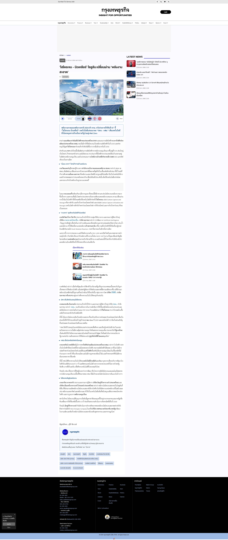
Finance (79, 23)
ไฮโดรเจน (100, 463)
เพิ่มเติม (5, 520)
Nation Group (150, 485)
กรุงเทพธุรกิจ (76, 454)
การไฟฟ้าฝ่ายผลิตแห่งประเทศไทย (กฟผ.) (87, 459)
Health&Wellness (127, 23)
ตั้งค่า (8, 527)
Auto (112, 23)
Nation (148, 488)
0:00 (69, 119)
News (150, 23)
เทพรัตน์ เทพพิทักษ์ (90, 463)
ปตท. (69, 454)
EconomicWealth (78, 468)
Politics (137, 23)
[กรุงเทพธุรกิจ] (62, 23)
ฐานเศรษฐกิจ (160, 491)
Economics (71, 23)
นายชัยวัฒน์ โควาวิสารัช (103, 454)
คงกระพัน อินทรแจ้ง (65, 468)
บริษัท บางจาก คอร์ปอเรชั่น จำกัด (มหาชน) (71, 463)
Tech (95, 23)
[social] (157, 2)
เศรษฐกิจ (62, 454)
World (117, 23)
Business (87, 23)
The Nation (138, 485)
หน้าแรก (61, 55)
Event (165, 23)
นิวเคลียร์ (91, 454)
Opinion (158, 23)
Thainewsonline (139, 491)
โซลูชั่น (84, 454)
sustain (69, 55)
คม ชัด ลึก (160, 485)
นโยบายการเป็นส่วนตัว (113, 502)
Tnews (148, 491)
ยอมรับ (9, 524)
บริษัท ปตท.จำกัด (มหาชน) (67, 459)
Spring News (161, 488)
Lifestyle (143, 23)
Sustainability (103, 23)
